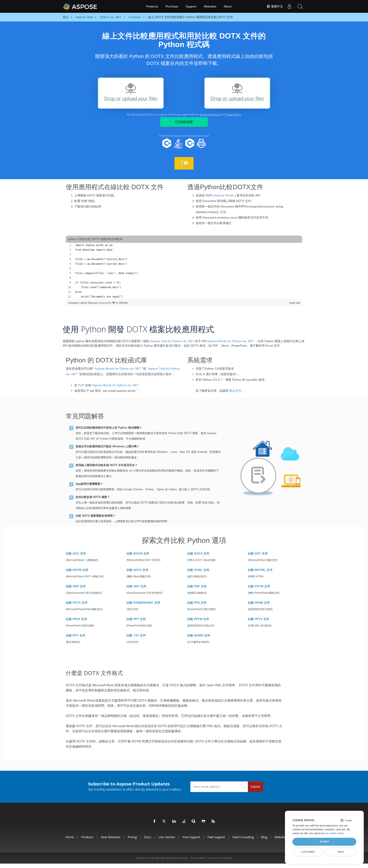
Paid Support (216, 837)
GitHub (123, 302)
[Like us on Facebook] (154, 821)
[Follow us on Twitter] (164, 821)
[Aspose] (80, 6)
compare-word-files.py (83, 302)
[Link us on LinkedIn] (174, 821)
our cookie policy (334, 833)
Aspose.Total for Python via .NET (172, 341)
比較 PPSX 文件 (76, 619)
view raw (294, 302)
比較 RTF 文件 (75, 635)
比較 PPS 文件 (197, 602)
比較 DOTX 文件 (137, 570)
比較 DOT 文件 (258, 553)
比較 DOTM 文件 (77, 570)
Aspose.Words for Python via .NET (230, 341)
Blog (264, 837)
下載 (184, 163)
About (227, 6)
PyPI (81, 385)
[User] (289, 6)
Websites (210, 6)
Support (191, 6)
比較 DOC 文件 (76, 553)
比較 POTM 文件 (259, 586)
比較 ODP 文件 (76, 586)
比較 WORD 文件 (198, 635)
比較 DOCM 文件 (137, 553)
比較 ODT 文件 (136, 586)
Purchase (171, 6)
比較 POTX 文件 (77, 602)
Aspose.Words (224, 195)
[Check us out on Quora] (194, 821)
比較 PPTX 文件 (258, 619)
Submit (255, 787)
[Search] (300, 6)
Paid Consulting (243, 837)
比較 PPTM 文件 (198, 619)
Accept (324, 841)
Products (152, 6)
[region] (184, 271)
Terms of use (214, 858)
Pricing (132, 837)
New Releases (110, 837)
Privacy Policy (198, 858)
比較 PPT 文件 (136, 619)
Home (69, 837)
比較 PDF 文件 (197, 586)
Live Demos (166, 837)
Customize (308, 852)
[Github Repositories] (203, 821)
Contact (228, 858)
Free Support (191, 837)
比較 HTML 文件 (198, 570)
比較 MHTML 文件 (260, 570)
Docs (147, 837)
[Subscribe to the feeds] (213, 821)
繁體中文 (276, 6)
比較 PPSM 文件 (259, 602)
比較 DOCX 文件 (198, 553)
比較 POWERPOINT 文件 (143, 602)
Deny (341, 852)
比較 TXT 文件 (136, 635)
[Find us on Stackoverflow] (184, 821)
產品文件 (235, 390)
